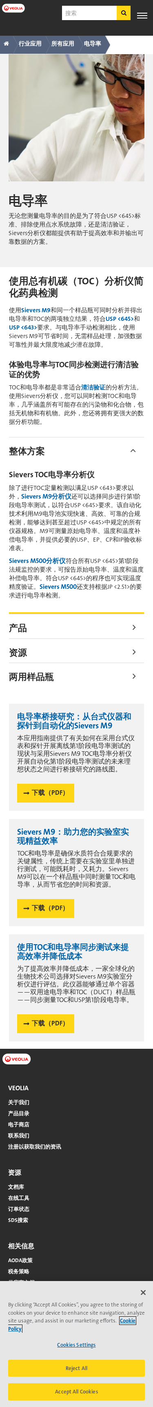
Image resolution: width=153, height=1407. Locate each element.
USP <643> (23, 327)
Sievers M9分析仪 (46, 496)
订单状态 (18, 1209)
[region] (76, 1344)
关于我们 (18, 1102)
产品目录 (18, 1113)
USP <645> (120, 319)
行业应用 (30, 43)
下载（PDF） (50, 792)
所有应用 (62, 43)
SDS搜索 (18, 1220)
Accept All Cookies (76, 1391)
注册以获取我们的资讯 (34, 1146)
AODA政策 (20, 1260)
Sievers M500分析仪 (37, 560)
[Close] (143, 1292)
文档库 (16, 1186)
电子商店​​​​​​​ (18, 1124)
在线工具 (18, 1197)
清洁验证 (93, 387)
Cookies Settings (76, 1344)
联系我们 (18, 1135)
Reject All (76, 1368)
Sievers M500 (58, 586)
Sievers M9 (36, 310)
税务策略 (18, 1271)
